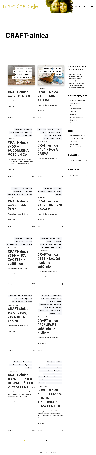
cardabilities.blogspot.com (77, 135)
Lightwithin (73, 111)
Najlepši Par (28, 74)
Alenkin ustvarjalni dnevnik (78, 100)
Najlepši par (73, 120)
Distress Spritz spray (46, 244)
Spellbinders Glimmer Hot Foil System (50, 377)
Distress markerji (18, 191)
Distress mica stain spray (54, 241)
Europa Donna (27, 362)
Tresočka (42, 383)
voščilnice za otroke (26, 77)
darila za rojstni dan (45, 71)
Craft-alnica (73, 141)
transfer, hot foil (56, 380)
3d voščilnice (48, 68)
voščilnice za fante (26, 244)
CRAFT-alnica (19, 68)
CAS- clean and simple (25, 296)
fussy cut (43, 132)
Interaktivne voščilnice (16, 132)
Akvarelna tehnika (26, 188)
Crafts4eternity (74, 144)
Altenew (52, 238)
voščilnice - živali (27, 135)
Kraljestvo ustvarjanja (76, 108)
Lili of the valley (19, 241)
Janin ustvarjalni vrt (75, 103)
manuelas (73, 114)
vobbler (51, 307)
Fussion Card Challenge (77, 147)
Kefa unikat (73, 106)
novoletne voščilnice (48, 247)
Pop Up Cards (57, 135)
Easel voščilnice (18, 71)
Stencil (59, 191)
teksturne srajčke (49, 138)
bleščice (59, 238)
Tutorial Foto (50, 383)
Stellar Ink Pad (51, 191)
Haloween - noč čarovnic (54, 301)
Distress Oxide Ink (56, 299)
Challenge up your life (76, 138)
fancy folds (28, 71)
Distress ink (28, 68)
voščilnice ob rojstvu (13, 244)
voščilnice (15, 77)
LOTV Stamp (19, 74)
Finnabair (58, 129)
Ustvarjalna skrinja (75, 123)
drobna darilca (57, 71)
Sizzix (59, 374)
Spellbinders (20, 194)
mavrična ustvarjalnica (76, 117)
